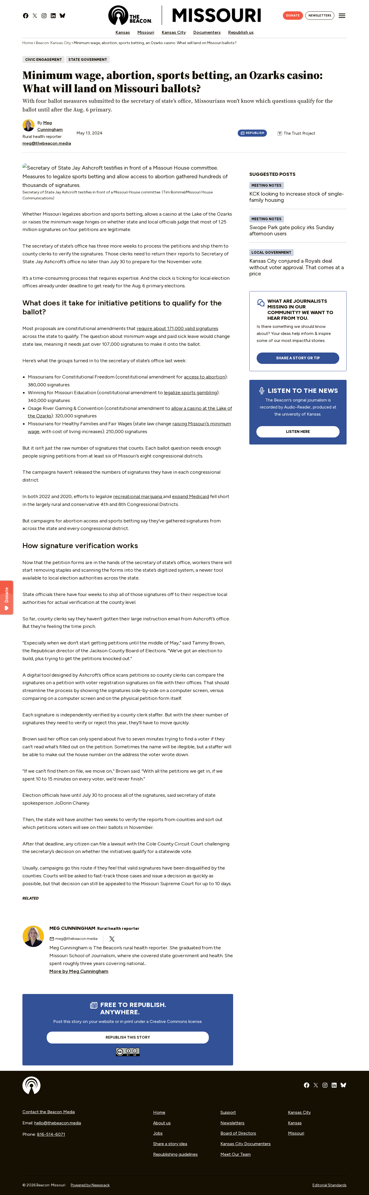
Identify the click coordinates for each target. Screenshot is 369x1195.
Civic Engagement (43, 60)
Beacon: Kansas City (53, 43)
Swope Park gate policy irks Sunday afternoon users (291, 230)
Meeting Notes (266, 185)
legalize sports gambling (190, 393)
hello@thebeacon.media (57, 1122)
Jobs (158, 1133)
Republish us (241, 32)
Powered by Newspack (90, 1185)
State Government (87, 60)
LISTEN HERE (298, 431)
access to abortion (204, 377)
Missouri (145, 32)
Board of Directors (238, 1133)
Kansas (123, 32)
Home (27, 43)
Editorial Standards (330, 1185)
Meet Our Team (235, 1154)
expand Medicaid (190, 496)
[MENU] (342, 15)
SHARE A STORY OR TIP (298, 358)
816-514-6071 (51, 1134)
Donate (293, 15)
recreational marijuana (138, 496)
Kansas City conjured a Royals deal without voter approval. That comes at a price (296, 267)
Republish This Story (252, 133)
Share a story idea (170, 1143)
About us (162, 1122)
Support (228, 1112)
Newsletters (319, 15)
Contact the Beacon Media (48, 1111)
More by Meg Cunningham (78, 971)
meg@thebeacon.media (46, 143)
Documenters (207, 32)
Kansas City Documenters (245, 1143)
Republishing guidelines (175, 1154)
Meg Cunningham (94, 928)
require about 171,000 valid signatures (177, 328)
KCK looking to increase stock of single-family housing (296, 197)
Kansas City (174, 32)
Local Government (271, 253)
